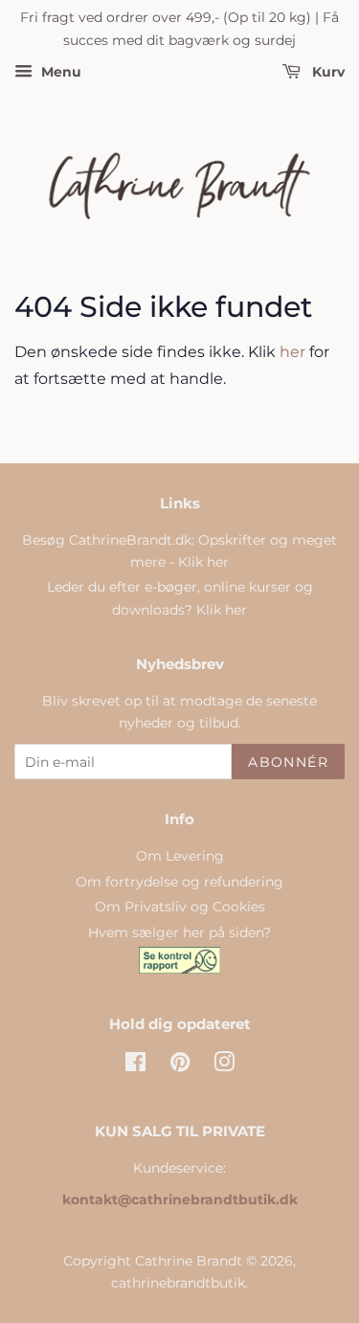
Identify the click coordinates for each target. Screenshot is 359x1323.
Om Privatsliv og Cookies (180, 906)
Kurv (326, 71)
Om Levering (180, 855)
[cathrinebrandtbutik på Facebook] (135, 1065)
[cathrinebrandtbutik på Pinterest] (180, 1065)
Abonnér (288, 762)
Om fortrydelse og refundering (179, 881)
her (292, 352)
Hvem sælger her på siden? (179, 932)
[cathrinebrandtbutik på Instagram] (224, 1065)
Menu (59, 71)
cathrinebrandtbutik (178, 1282)
